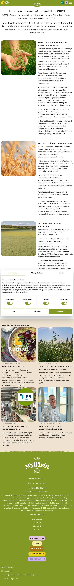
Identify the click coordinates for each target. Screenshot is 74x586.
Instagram (37, 519)
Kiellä (13, 311)
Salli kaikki (60, 311)
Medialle (37, 543)
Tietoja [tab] (61, 273)
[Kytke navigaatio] (70, 2)
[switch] (28, 303)
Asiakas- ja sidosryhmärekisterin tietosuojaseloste (20, 575)
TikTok (37, 529)
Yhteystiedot (37, 548)
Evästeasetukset (7, 567)
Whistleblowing (37, 554)
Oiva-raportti (6, 571)
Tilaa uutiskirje (37, 538)
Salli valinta (37, 311)
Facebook (37, 523)
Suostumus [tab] (13, 273)
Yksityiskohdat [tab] (37, 273)
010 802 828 (37, 487)
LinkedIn (37, 526)
